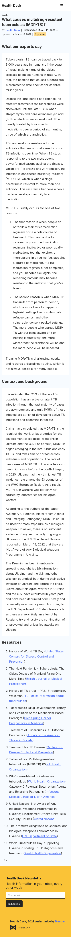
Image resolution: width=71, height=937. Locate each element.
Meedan (60, 921)
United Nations (44, 819)
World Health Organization (46, 781)
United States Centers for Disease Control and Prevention (36, 656)
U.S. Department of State (39, 836)
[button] (61, 5)
